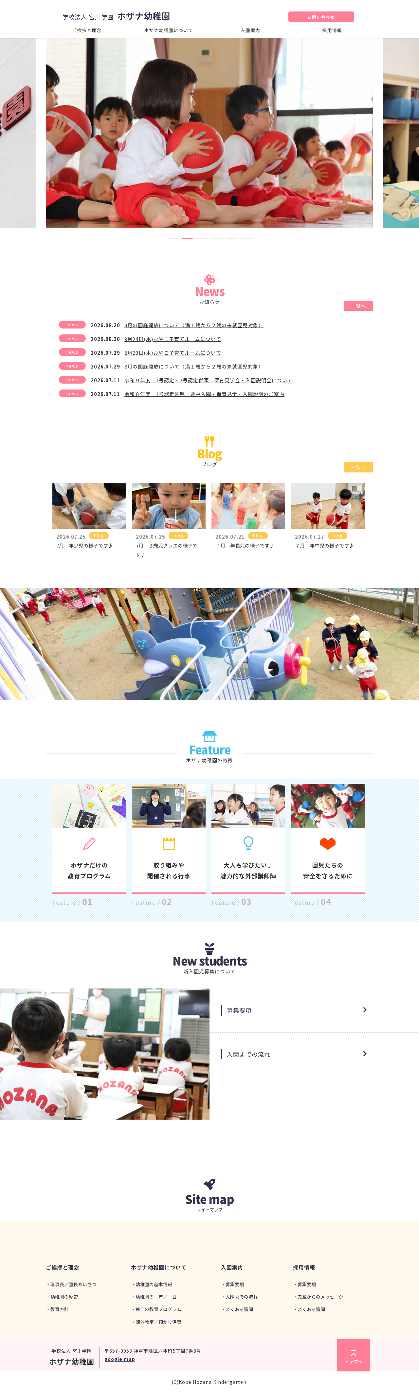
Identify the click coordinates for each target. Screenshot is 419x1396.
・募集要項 (232, 1284)
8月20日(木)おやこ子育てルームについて (172, 352)
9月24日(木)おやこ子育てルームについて (172, 338)
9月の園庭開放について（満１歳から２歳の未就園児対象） (194, 325)
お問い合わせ (321, 17)
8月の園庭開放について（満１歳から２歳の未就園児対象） (194, 366)
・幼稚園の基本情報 (151, 1284)
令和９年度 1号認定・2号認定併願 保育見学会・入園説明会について (208, 380)
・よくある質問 (237, 1309)
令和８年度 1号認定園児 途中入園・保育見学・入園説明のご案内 (204, 393)
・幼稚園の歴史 (62, 1296)
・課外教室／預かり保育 (156, 1322)
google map (119, 1359)
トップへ (353, 1361)
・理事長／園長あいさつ (71, 1284)
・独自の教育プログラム (156, 1309)
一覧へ (358, 305)
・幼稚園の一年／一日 (154, 1296)
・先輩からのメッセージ (318, 1296)
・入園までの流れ (239, 1296)
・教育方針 (57, 1309)
